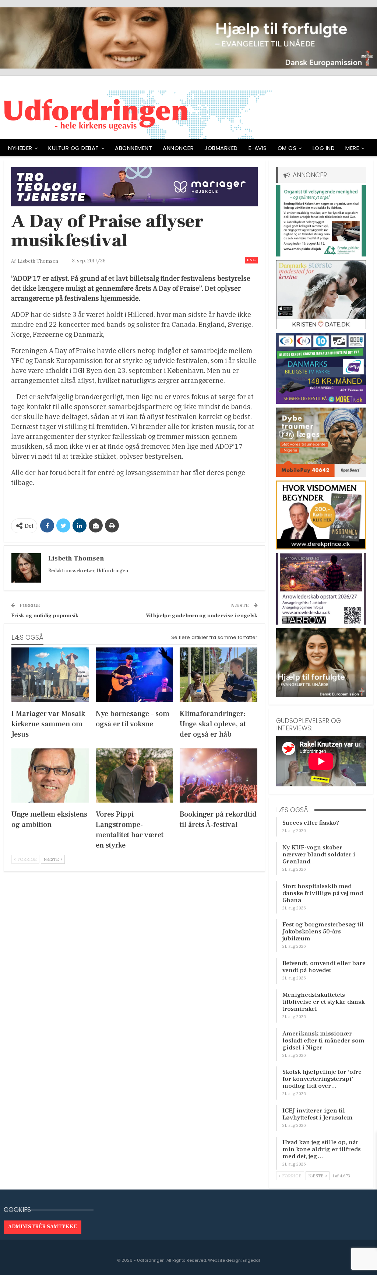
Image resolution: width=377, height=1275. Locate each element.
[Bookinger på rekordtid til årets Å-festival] (218, 775)
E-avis (258, 148)
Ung (251, 260)
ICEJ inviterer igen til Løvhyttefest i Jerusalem (317, 1114)
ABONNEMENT (133, 148)
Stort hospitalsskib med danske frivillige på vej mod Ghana (322, 893)
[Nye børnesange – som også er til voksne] (134, 674)
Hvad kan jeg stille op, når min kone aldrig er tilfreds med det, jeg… (321, 1149)
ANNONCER (178, 148)
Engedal (251, 1260)
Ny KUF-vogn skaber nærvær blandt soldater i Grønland (318, 854)
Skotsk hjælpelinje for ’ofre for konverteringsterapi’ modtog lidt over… (322, 1079)
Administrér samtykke (42, 1226)
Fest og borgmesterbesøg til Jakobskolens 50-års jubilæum (323, 932)
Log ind (324, 148)
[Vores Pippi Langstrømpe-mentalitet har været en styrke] (134, 775)
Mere (352, 148)
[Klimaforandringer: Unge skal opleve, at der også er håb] (218, 674)
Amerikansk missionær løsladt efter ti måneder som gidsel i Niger (323, 1041)
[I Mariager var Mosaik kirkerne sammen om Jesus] (50, 674)
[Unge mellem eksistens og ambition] (50, 775)
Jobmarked (221, 148)
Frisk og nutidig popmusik (45, 615)
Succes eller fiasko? (310, 823)
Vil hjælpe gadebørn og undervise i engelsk (202, 615)
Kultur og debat (73, 148)
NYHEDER (20, 148)
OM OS (287, 148)
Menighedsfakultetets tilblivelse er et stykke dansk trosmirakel (323, 1002)
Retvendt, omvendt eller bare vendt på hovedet (324, 966)
